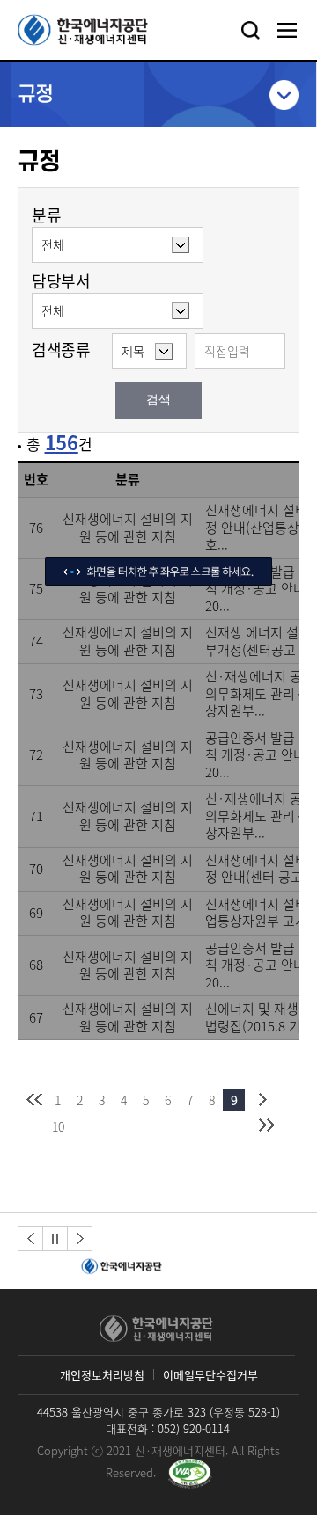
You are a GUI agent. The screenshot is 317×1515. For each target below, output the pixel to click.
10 (58, 1126)
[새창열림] (119, 1267)
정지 (55, 1238)
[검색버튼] (250, 29)
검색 (158, 399)
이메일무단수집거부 (210, 1374)
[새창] (190, 1474)
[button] (30, 1238)
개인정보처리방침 (102, 1374)
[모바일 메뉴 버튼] (287, 29)
